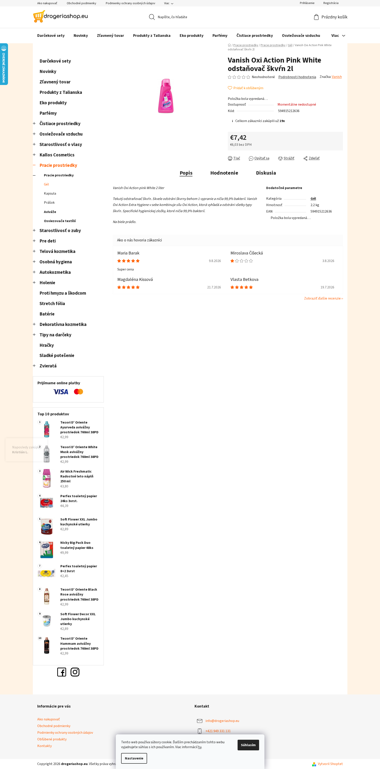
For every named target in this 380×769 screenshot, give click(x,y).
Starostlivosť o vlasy (60, 144)
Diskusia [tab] (266, 173)
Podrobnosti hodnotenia (297, 77)
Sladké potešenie (56, 355)
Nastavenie (134, 758)
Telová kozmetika (57, 251)
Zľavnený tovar (55, 82)
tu (199, 747)
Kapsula (50, 193)
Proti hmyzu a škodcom (62, 293)
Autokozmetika (55, 272)
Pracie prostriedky (58, 165)
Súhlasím (248, 745)
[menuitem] (51, 35)
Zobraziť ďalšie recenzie (322, 298)
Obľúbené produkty (52, 739)
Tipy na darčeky (55, 335)
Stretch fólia (52, 303)
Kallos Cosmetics (57, 155)
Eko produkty (53, 103)
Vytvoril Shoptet (330, 763)
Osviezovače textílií (60, 221)
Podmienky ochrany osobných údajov (130, 3)
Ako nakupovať (47, 3)
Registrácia (331, 3)
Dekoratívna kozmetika (63, 324)
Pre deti (47, 241)
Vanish (337, 76)
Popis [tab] (186, 173)
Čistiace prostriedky (60, 123)
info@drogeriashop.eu (222, 720)
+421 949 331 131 (218, 731)
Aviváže (50, 211)
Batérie (47, 314)
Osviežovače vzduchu (61, 134)
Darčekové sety (55, 61)
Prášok (49, 202)
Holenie (47, 283)
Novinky (47, 71)
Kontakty (44, 745)
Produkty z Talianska (60, 92)
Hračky (47, 345)
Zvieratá (48, 366)
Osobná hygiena (55, 262)
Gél (46, 184)
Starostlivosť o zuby (60, 230)
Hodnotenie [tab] (224, 173)
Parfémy (48, 113)
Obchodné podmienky (81, 3)
